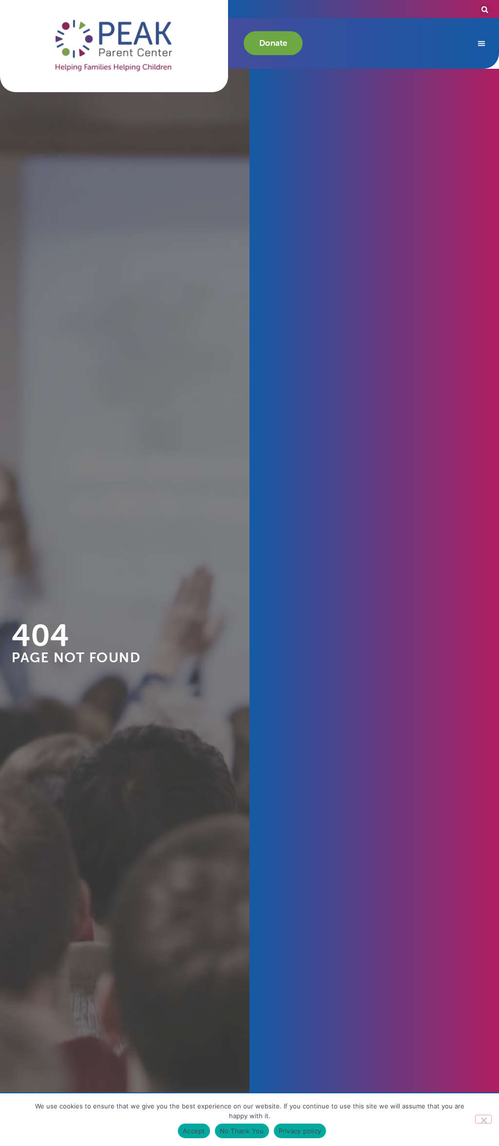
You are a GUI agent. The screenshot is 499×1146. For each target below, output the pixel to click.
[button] (114, 46)
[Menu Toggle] (481, 43)
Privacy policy (300, 1131)
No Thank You (242, 1131)
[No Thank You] (483, 1119)
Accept (194, 1131)
